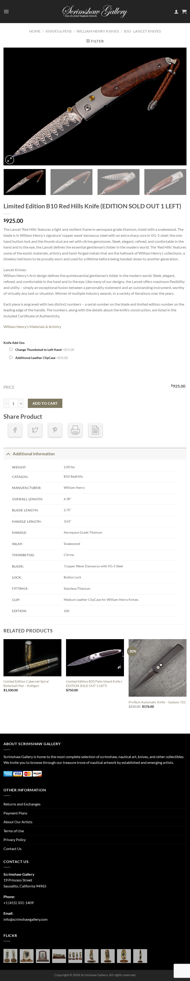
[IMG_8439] (91, 956)
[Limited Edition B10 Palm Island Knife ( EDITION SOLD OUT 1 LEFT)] (95, 657)
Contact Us (12, 848)
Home (35, 31)
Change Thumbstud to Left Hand (44, 350)
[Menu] (6, 11)
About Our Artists (17, 822)
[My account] (176, 11)
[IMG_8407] (108, 956)
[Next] (177, 106)
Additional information (34, 453)
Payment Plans (15, 813)
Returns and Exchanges (22, 804)
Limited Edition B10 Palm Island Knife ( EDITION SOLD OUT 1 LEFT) (94, 683)
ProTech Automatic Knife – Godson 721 (157, 702)
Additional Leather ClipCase (41, 358)
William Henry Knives (97, 31)
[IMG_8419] (124, 956)
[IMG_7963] (10, 956)
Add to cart (45, 403)
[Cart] (184, 11)
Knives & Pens (59, 31)
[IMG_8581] (75, 956)
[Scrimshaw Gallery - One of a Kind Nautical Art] (95, 11)
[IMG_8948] (43, 956)
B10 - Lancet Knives (142, 31)
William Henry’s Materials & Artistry (32, 326)
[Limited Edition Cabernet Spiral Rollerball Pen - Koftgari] (32, 657)
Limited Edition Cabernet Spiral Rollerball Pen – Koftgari (26, 683)
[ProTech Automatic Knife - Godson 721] (158, 668)
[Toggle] (8, 454)
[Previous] (13, 106)
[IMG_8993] (27, 956)
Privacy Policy (14, 839)
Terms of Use (13, 831)
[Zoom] (9, 159)
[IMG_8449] (59, 956)
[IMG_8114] (140, 956)
